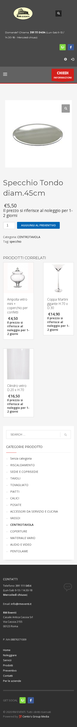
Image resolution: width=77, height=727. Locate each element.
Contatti (8, 676)
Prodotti (8, 665)
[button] (66, 108)
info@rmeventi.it (21, 604)
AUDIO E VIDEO (20, 544)
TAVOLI (15, 478)
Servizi (7, 660)
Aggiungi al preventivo (38, 225)
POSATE (15, 505)
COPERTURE (18, 531)
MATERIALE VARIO (22, 538)
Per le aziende (12, 681)
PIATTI (14, 491)
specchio (15, 241)
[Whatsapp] (23, 700)
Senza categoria (21, 458)
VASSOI (15, 518)
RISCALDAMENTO (22, 465)
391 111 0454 (38, 32)
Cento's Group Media (35, 716)
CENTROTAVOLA (28, 237)
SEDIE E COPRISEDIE (24, 472)
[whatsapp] (63, 47)
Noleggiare (10, 655)
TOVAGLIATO (19, 485)
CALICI (14, 498)
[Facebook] (71, 47)
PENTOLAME (19, 551)
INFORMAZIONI (63, 75)
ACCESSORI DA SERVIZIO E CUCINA (34, 511)
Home (6, 650)
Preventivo (10, 670)
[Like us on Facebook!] (31, 700)
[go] (65, 434)
